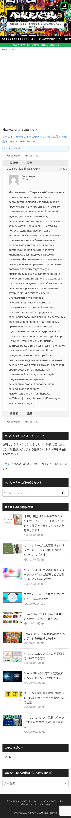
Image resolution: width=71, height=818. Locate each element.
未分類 (7, 756)
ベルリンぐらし (34, 813)
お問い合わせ (45, 804)
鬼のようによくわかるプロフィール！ (18, 39)
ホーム (6, 136)
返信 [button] (38, 169)
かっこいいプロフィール (50, 39)
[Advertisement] (35, 90)
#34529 (62, 168)
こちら (6, 464)
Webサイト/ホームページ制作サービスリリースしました (36, 45)
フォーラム (19, 136)
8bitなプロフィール (27, 804)
